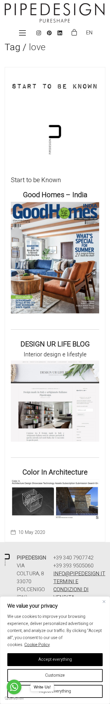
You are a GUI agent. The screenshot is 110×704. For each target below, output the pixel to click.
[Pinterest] (49, 33)
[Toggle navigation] (22, 33)
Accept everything (55, 659)
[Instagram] (38, 33)
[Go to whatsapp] (14, 687)
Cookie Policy (37, 645)
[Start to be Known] (55, 117)
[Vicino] (103, 601)
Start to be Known (36, 180)
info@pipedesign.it (79, 574)
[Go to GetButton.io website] (14, 698)
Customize (55, 675)
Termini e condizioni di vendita (71, 589)
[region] (55, 650)
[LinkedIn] (59, 33)
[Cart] (74, 33)
